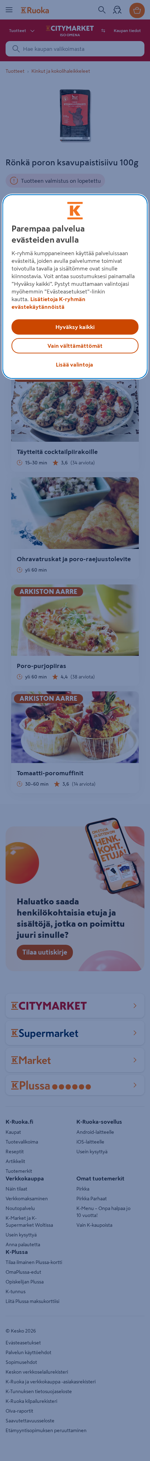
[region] (75, 286)
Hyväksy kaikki (75, 327)
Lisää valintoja (74, 364)
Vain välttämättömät (75, 345)
